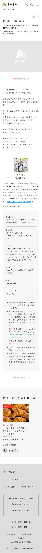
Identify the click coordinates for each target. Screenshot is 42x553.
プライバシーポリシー (26, 534)
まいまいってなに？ (12, 479)
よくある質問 (9, 487)
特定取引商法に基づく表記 (20, 542)
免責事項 (21, 538)
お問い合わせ (28, 487)
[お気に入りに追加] (33, 16)
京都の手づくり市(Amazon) (19, 202)
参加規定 (10, 534)
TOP (4, 9)
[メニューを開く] (37, 4)
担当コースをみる (10, 206)
